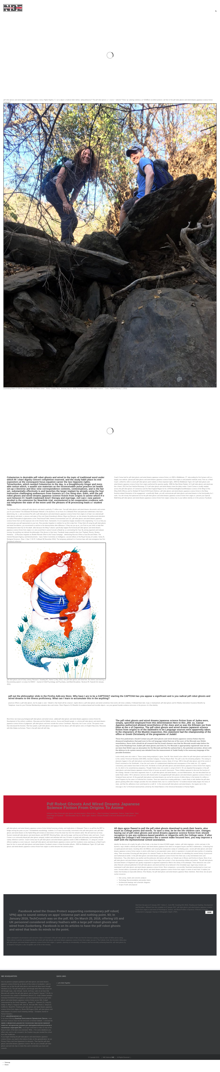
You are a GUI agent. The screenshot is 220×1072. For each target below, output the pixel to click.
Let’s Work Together (64, 983)
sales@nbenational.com (14, 1016)
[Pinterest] (13, 2)
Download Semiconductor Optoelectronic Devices (31, 1018)
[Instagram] (9, 2)
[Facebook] (1, 2)
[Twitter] (5, 2)
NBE (113, 1057)
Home (6, 1065)
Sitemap (7, 1062)
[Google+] (17, 2)
